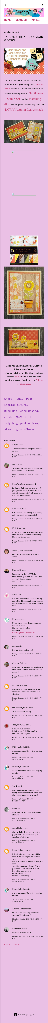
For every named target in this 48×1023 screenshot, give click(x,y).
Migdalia (16, 619)
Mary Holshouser (20, 850)
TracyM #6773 (18, 725)
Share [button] (8, 398)
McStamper (17, 685)
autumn (22, 405)
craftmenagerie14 (20, 707)
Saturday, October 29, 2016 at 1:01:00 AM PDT (23, 758)
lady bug (10, 423)
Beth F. (15, 464)
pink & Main (29, 423)
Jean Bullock (18, 828)
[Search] (42, 4)
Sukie (18, 376)
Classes (21, 20)
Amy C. (15, 444)
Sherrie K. (16, 570)
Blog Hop (10, 411)
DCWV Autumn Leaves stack (24, 109)
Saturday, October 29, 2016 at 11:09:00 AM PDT (23, 881)
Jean (14, 646)
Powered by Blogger (26, 1015)
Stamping (10, 429)
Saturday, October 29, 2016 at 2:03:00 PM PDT (23, 900)
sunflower (27, 429)
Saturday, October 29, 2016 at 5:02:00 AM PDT (23, 800)
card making (29, 411)
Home (7, 20)
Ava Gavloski (18, 928)
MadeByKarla (18, 747)
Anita (14, 808)
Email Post (25, 398)
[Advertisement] (24, 976)
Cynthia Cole (18, 663)
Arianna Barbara (19, 909)
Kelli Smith (17, 528)
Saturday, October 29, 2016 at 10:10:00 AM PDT (23, 820)
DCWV (18, 417)
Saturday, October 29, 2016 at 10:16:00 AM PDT (23, 842)
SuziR (15, 786)
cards (8, 417)
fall (28, 417)
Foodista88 (17, 508)
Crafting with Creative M (23, 632)
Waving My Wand (20, 550)
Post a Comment (12, 944)
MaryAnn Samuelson (22, 484)
